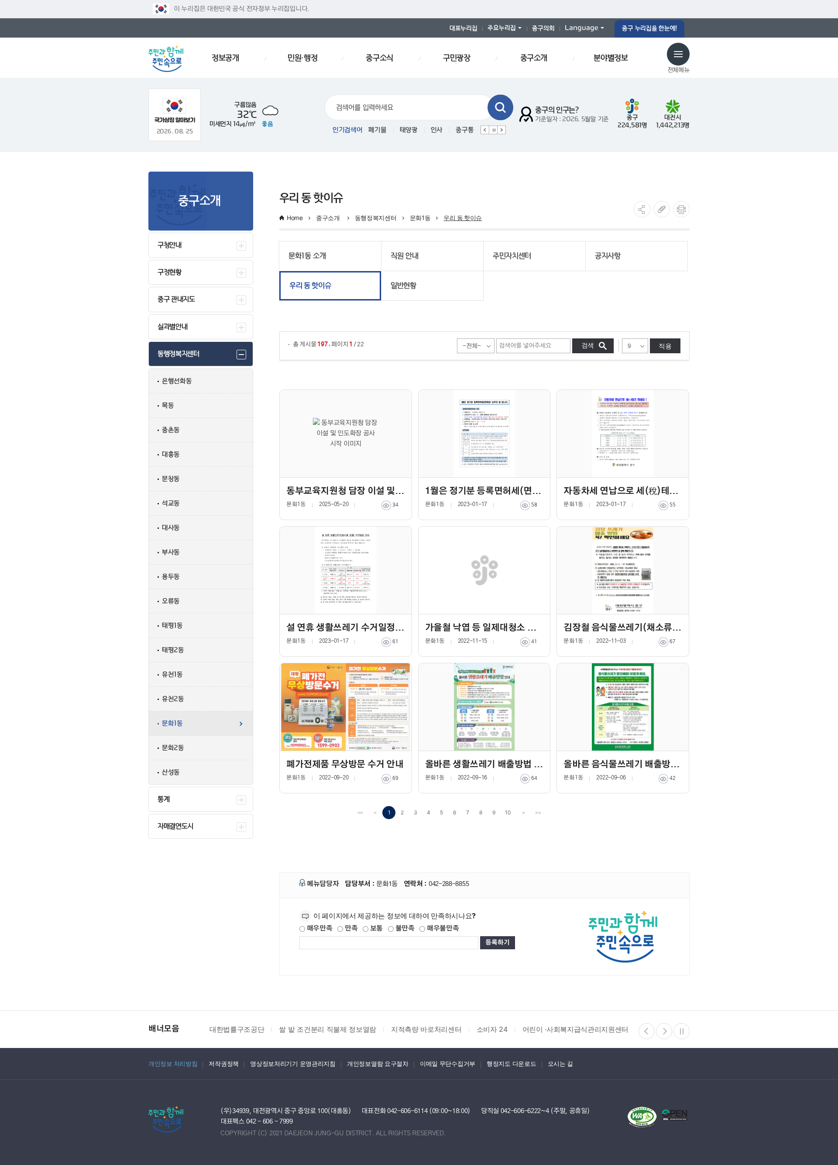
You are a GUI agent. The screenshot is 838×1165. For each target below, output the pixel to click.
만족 (350, 928)
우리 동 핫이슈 (462, 217)
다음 (501, 130)
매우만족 (319, 928)
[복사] (661, 209)
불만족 (404, 928)
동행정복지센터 (376, 217)
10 (508, 812)
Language (581, 28)
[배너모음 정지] (681, 1031)
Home (295, 217)
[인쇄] (681, 209)
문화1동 (420, 217)
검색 (500, 108)
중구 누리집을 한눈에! (649, 28)
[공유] (642, 209)
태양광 (409, 130)
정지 (493, 130)
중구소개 (329, 217)
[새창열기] (175, 110)
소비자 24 (422, 1029)
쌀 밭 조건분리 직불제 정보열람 (258, 1029)
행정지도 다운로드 (511, 1063)
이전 (485, 130)
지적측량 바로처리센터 (357, 1029)
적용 (665, 346)
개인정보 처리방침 (172, 1063)
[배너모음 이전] (647, 1031)
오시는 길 (561, 1063)
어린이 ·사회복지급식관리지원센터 (506, 1029)
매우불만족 (442, 928)
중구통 (465, 130)
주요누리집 (502, 28)
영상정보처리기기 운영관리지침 (293, 1063)
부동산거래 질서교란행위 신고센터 (627, 1029)
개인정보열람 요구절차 (378, 1063)
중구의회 (543, 28)
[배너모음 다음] (664, 1031)
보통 (375, 928)
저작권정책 (224, 1063)
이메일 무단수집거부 (447, 1063)
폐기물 (377, 130)
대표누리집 (463, 28)
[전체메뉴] (678, 54)
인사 (437, 130)
